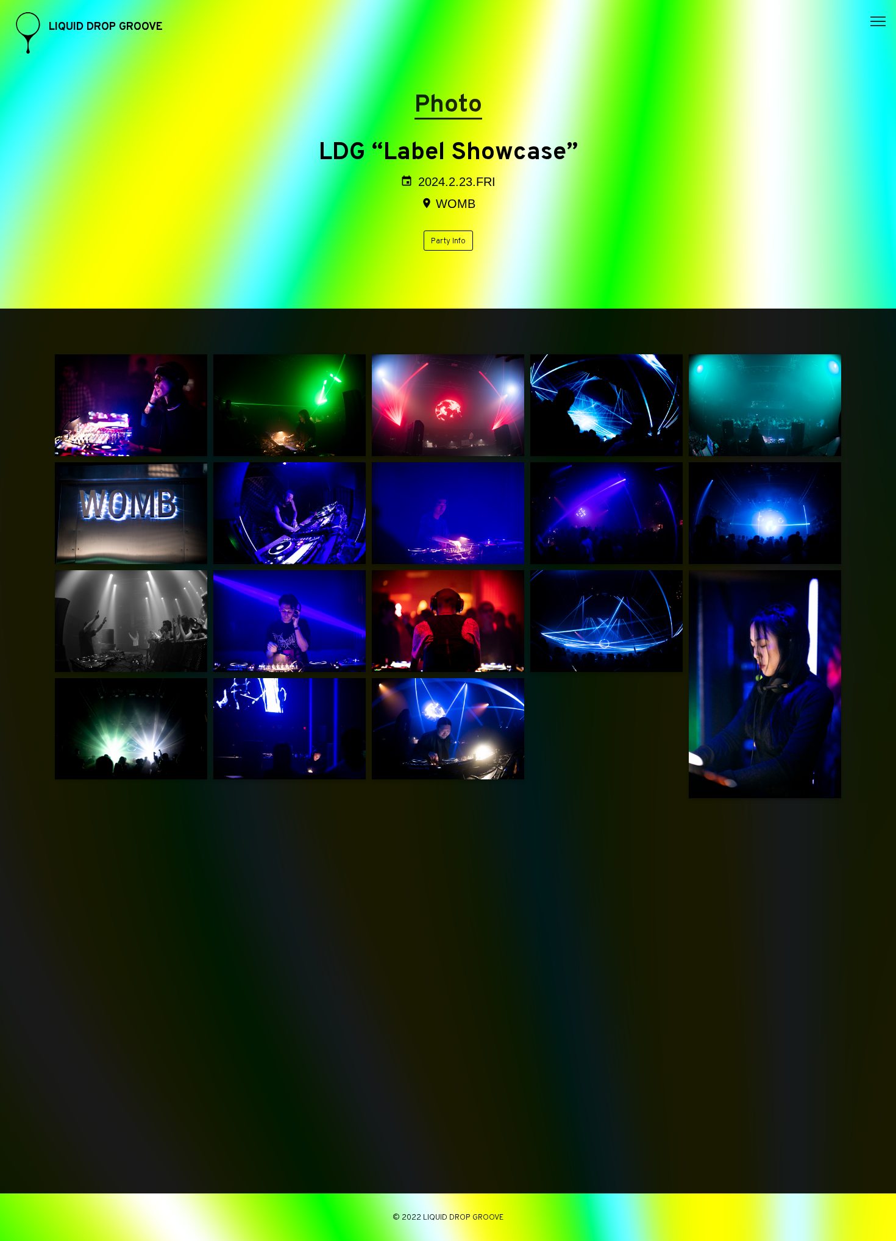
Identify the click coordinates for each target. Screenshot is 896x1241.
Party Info (448, 241)
